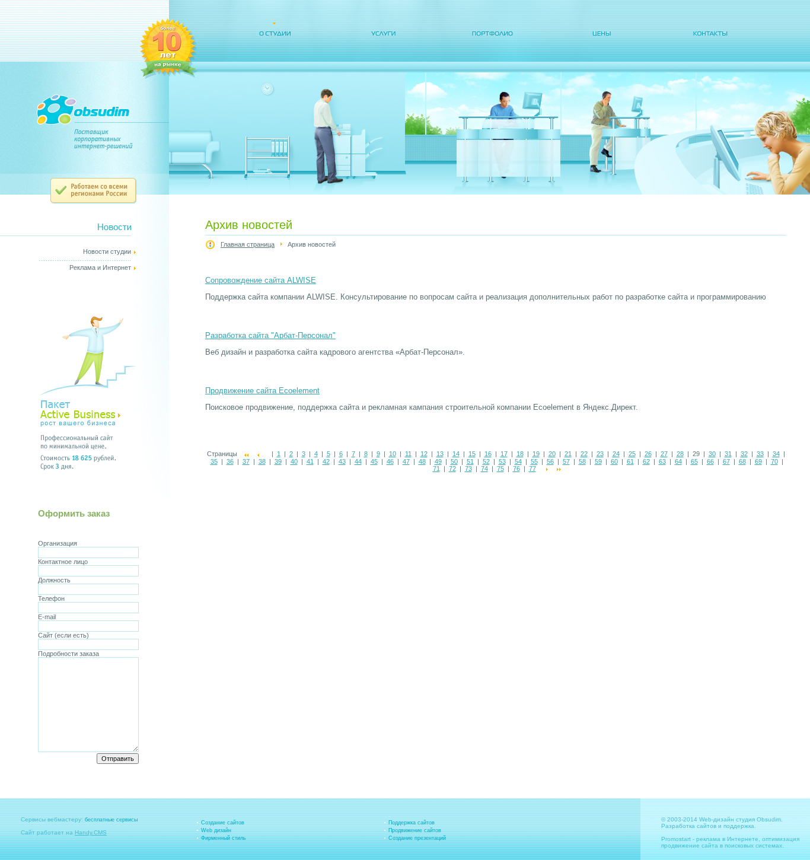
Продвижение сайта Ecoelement (262, 390)
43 (342, 461)
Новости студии (107, 251)
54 (518, 461)
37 (246, 461)
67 (726, 461)
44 (358, 461)
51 (470, 461)
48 (422, 461)
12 (424, 453)
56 (550, 461)
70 (774, 461)
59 (598, 461)
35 (214, 461)
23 (600, 453)
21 (568, 453)
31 (728, 453)
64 (678, 461)
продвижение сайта (689, 845)
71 (436, 468)
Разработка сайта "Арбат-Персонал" (270, 335)
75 (500, 468)
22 (584, 453)
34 (776, 453)
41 (310, 461)
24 (616, 453)
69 (758, 461)
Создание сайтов (222, 823)
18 (520, 453)
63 (662, 461)
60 (614, 461)
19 (536, 453)
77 (532, 468)
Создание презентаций (417, 838)
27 (664, 453)
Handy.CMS (91, 832)
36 (230, 461)
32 (744, 453)
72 (452, 468)
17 (504, 453)
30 (712, 453)
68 (742, 461)
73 (468, 468)
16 (488, 453)
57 (566, 461)
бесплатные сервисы (111, 820)
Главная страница (248, 244)
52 (486, 461)
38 (262, 461)
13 (440, 453)
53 (502, 461)
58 (582, 461)
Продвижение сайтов (414, 830)
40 (294, 461)
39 (278, 461)
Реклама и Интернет (100, 267)
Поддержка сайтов (411, 823)
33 (760, 453)
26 (648, 453)
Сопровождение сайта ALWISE (260, 280)
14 (456, 453)
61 (630, 461)
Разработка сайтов (688, 826)
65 (694, 461)
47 (406, 461)
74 (484, 468)
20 (552, 453)
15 (472, 453)
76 (516, 468)
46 (390, 461)
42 (326, 461)
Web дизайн (216, 830)
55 (534, 461)
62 (646, 461)
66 (710, 461)
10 (392, 453)
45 (374, 461)
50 (454, 461)
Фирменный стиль (223, 838)
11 (408, 453)
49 (438, 461)
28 (680, 453)
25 (632, 453)
